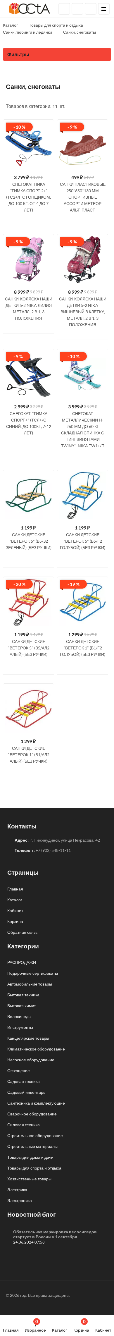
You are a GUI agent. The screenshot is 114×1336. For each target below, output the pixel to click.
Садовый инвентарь (26, 1092)
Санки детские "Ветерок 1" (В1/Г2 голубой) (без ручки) (82, 648)
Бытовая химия (22, 1005)
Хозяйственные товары (29, 1178)
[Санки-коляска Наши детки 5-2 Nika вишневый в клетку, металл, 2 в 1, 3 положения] (82, 259)
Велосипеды (19, 1016)
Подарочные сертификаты (32, 973)
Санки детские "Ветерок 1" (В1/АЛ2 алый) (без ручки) (28, 755)
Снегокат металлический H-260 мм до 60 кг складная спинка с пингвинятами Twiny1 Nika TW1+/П (82, 429)
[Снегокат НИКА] (28, 145)
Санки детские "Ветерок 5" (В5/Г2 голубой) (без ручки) (82, 541)
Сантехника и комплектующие (36, 1103)
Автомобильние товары (29, 983)
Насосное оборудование (30, 1059)
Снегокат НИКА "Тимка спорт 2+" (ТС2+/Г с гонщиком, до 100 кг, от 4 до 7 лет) (28, 197)
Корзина (81, 1325)
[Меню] (104, 9)
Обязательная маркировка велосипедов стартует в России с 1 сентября (55, 1234)
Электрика (17, 1189)
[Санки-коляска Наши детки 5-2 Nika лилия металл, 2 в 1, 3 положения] (28, 259)
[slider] (28, 218)
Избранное (35, 1325)
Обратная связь (22, 932)
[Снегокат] (28, 374)
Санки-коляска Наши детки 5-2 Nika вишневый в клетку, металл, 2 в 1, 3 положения (82, 311)
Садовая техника (23, 1081)
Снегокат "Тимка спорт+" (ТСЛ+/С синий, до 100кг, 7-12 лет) (28, 423)
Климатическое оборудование (36, 1048)
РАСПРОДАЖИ (21, 962)
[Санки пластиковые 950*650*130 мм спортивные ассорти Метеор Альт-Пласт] (82, 145)
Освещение (18, 1070)
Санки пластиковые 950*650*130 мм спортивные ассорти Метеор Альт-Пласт (83, 197)
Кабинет (103, 1330)
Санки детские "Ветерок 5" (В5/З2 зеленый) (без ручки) (28, 541)
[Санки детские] (28, 495)
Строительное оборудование (35, 1135)
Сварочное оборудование (32, 1113)
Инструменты (20, 1027)
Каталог (59, 1330)
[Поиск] (64, 9)
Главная (11, 1330)
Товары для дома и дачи (30, 1157)
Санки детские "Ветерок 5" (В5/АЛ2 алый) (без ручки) (28, 648)
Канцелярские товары (28, 1038)
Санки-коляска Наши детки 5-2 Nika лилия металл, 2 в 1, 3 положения (28, 308)
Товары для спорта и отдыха (34, 1167)
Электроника (19, 1200)
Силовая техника (23, 1124)
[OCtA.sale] (29, 8)
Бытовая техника (23, 994)
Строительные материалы (32, 1146)
